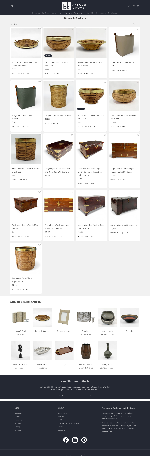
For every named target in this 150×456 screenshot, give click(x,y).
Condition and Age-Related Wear (68, 423)
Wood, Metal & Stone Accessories (107, 366)
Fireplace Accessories (86, 333)
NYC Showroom (63, 420)
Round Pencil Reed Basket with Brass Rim (91, 117)
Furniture (17, 416)
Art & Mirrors (18, 423)
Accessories (18, 420)
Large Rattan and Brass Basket (58, 115)
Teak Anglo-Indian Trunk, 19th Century (25, 227)
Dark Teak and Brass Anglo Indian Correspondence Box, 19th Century (90, 171)
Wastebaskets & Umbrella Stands (86, 366)
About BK (61, 416)
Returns (60, 427)
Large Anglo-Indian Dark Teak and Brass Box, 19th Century (57, 170)
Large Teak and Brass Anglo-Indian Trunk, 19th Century (123, 170)
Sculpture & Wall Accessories (20, 366)
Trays (64, 364)
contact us (110, 423)
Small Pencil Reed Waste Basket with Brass (26, 170)
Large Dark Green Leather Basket (23, 117)
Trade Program (62, 413)
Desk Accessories (64, 331)
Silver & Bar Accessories (42, 366)
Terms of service (88, 455)
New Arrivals (18, 413)
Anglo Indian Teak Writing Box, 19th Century (91, 227)
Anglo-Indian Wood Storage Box (124, 225)
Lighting (17, 427)
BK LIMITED (18, 430)
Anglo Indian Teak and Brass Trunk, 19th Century (57, 227)
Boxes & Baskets (42, 331)
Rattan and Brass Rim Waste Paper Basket (24, 280)
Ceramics (130, 331)
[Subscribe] (90, 395)
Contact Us (61, 430)
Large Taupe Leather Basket (122, 62)
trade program (114, 413)
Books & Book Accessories (20, 333)
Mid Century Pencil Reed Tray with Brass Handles (24, 64)
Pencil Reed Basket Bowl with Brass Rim (57, 64)
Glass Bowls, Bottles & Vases (107, 333)
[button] (12, 6)
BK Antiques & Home (67, 455)
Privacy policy (78, 455)
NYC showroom (113, 428)
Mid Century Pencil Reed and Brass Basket (90, 64)
